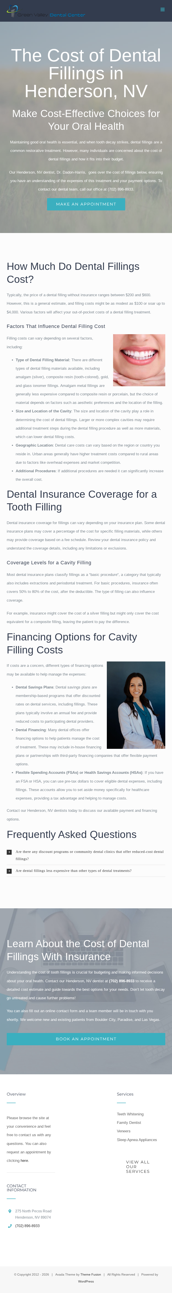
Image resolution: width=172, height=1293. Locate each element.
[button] (86, 855)
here (24, 1161)
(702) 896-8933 (27, 1226)
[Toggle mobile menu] (163, 9)
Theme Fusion (90, 1274)
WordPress (86, 1281)
